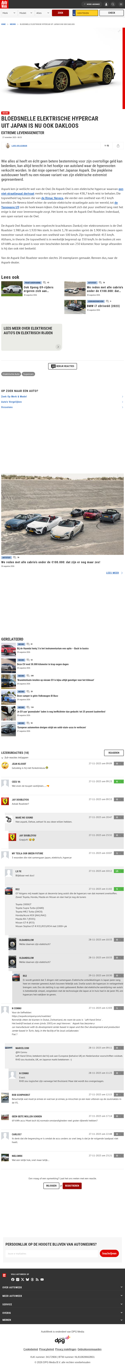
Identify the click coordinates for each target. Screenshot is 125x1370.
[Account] (106, 4)
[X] (22, 1280)
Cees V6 (16, 781)
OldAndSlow (26, 940)
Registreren (72, 1185)
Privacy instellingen (65, 1349)
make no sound (24, 817)
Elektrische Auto (11, 374)
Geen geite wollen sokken (27, 1116)
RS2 (18, 889)
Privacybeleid (46, 1349)
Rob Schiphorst (21, 1094)
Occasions (7, 407)
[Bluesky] (27, 1280)
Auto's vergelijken (11, 401)
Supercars (28, 374)
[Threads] (32, 1280)
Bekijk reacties (63, 366)
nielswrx (17, 1156)
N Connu (16, 1008)
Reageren (114, 752)
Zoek (60, 12)
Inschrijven (109, 1253)
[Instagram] (18, 1280)
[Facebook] (13, 1280)
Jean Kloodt (19, 763)
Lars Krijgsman (19, 146)
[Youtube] (42, 1280)
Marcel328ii (22, 1048)
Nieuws (13, 24)
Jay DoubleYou (20, 799)
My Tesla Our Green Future (27, 853)
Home (3, 24)
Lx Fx (18, 871)
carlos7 (16, 1134)
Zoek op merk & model (14, 396)
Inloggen (51, 1185)
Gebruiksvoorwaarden (90, 1349)
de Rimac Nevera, (52, 198)
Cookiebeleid (30, 1349)
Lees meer (112, 572)
